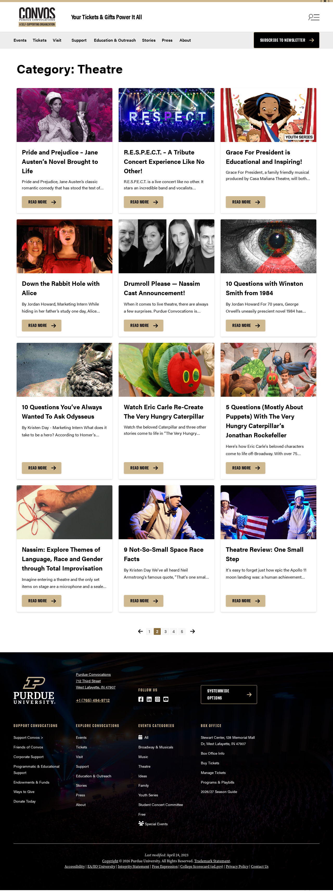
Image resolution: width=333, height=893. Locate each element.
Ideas (142, 775)
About (185, 40)
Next (192, 631)
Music (143, 756)
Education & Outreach (114, 40)
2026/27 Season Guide (219, 791)
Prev (140, 631)
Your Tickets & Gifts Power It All (106, 16)
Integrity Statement (133, 866)
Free (141, 814)
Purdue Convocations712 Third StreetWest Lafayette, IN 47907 (96, 681)
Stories (149, 40)
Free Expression (165, 866)
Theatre (144, 766)
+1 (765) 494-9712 (93, 700)
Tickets (40, 40)
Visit (57, 40)
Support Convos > (28, 737)
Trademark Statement (212, 861)
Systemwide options (218, 694)
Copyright (110, 861)
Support (79, 40)
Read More (37, 201)
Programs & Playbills (217, 782)
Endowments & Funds (31, 782)
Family (143, 785)
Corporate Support (28, 756)
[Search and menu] (313, 17)
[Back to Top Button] (307, 889)
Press (167, 40)
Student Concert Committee (160, 804)
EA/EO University (101, 866)
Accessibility (75, 866)
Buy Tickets (210, 762)
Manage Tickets (213, 772)
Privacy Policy (237, 866)
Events (20, 40)
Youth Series (148, 794)
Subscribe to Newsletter (282, 40)
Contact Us (259, 866)
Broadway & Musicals (155, 746)
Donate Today (25, 801)
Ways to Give (24, 791)
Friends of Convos (28, 746)
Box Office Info (213, 753)
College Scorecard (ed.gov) (201, 866)
